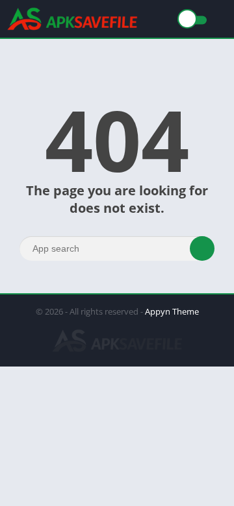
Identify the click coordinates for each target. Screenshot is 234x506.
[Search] (202, 248)
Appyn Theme (172, 311)
